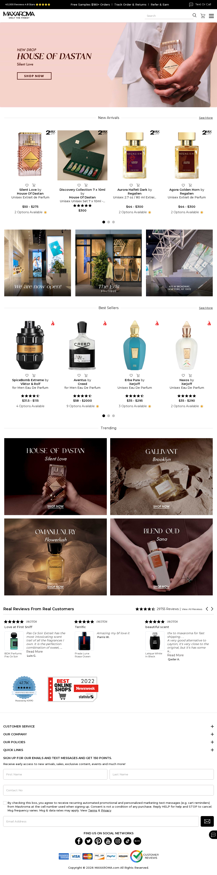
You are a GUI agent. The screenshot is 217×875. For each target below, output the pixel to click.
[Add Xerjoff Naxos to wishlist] (183, 375)
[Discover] (99, 856)
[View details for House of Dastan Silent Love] (30, 155)
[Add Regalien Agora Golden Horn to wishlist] (183, 185)
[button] (207, 609)
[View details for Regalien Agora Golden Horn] (187, 155)
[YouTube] (108, 841)
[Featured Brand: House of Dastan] (55, 476)
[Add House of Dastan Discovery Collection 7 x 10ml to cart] (85, 185)
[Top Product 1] (37, 262)
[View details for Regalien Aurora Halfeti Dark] (135, 155)
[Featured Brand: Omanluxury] (55, 556)
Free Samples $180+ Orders (90, 4)
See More (206, 117)
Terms (92, 810)
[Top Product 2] (108, 262)
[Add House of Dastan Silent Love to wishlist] (26, 185)
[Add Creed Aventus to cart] (85, 375)
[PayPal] (111, 856)
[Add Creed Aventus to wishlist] (79, 375)
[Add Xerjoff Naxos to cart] (190, 375)
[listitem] (36, 640)
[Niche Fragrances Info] (44, 212)
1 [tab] (103, 222)
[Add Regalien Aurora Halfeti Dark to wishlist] (131, 185)
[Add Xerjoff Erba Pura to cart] (137, 375)
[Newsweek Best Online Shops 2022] (72, 689)
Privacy (106, 810)
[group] (108, 64)
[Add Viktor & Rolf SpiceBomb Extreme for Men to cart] (33, 375)
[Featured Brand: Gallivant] (161, 476)
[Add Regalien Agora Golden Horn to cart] (190, 185)
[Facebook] (79, 841)
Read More (105, 655)
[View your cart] (202, 16)
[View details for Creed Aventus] (82, 345)
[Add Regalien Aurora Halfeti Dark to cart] (137, 185)
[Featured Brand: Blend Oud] (161, 556)
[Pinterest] (98, 841)
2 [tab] (108, 222)
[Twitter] (88, 841)
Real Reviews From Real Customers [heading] (38, 609)
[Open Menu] (211, 16)
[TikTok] (127, 841)
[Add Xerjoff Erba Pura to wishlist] (131, 375)
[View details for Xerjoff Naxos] (187, 345)
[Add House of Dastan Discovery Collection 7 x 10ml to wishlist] (79, 185)
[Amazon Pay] (123, 856)
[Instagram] (118, 841)
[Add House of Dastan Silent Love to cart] (33, 185)
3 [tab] (113, 222)
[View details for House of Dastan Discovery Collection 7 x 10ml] (82, 155)
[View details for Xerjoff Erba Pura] (135, 345)
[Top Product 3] (179, 262)
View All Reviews (192, 609)
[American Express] (64, 856)
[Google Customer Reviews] (144, 856)
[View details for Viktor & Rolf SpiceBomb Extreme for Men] (30, 345)
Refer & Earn (160, 4)
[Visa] (76, 856)
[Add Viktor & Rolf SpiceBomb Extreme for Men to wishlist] (26, 375)
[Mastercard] (87, 856)
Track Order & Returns (130, 4)
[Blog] (137, 841)
